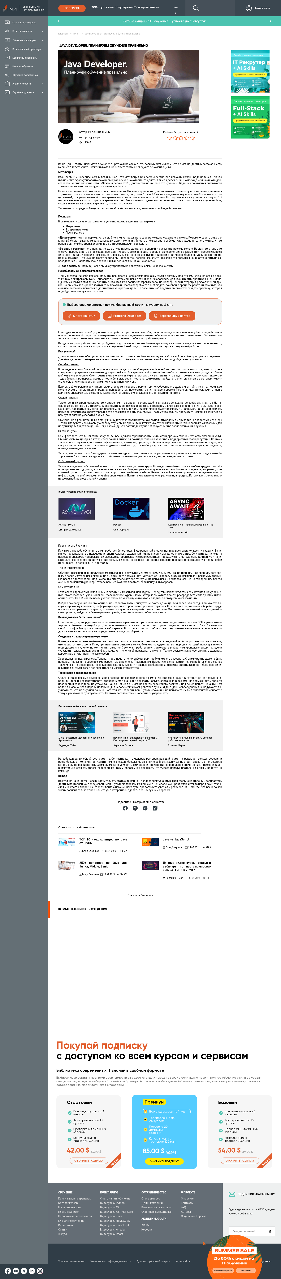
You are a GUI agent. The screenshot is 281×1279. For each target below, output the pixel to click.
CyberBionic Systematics (156, 1211)
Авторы (186, 1211)
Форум (62, 1234)
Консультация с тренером (74, 1198)
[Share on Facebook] (126, 808)
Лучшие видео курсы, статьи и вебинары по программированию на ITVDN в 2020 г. (187, 866)
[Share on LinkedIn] (146, 808)
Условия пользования (71, 1261)
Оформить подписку (88, 1160)
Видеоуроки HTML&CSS (115, 1220)
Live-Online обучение (71, 1220)
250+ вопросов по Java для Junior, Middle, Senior (103, 864)
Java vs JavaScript (176, 839)
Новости (146, 1229)
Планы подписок (68, 1211)
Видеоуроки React (111, 1234)
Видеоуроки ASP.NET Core (116, 1211)
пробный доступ (135, 21)
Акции (145, 1225)
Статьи (62, 1229)
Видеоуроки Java (111, 1216)
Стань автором (151, 1198)
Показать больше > (140, 895)
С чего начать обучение (115, 1198)
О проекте (187, 1198)
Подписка (72, 8)
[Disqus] (129, 966)
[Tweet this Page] (136, 808)
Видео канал (66, 1225)
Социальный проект (193, 1216)
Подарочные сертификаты (75, 1216)
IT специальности (69, 1207)
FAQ (183, 1207)
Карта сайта (183, 1261)
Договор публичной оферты (153, 1261)
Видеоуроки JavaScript (114, 1225)
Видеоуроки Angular (113, 1229)
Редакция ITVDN (175, 878)
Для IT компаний (152, 1202)
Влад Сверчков (90, 851)
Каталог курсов (68, 1202)
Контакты (187, 1202)
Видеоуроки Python (112, 1202)
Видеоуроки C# (110, 1207)
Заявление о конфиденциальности (110, 1261)
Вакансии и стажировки (156, 1207)
